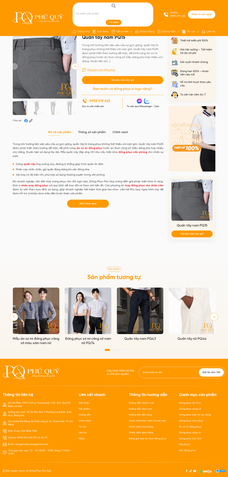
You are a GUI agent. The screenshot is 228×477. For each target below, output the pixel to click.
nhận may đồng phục (34, 185)
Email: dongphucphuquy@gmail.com (28, 444)
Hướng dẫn (168, 31)
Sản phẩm (122, 31)
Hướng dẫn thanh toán (141, 403)
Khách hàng (147, 31)
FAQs (81, 438)
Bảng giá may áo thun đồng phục (147, 438)
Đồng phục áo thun (190, 403)
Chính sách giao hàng (141, 432)
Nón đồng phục (187, 450)
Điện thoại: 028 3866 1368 (22, 431)
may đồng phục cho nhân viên (144, 185)
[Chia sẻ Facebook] (26, 120)
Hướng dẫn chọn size (140, 409)
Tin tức (191, 31)
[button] (75, 66)
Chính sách (85, 421)
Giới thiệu (103, 31)
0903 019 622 (177, 16)
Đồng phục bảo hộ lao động (195, 415)
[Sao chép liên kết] (30, 120)
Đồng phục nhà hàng (191, 421)
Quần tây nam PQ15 (192, 225)
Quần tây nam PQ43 (140, 339)
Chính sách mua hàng (141, 427)
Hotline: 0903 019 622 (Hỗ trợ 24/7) (27, 437)
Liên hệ (211, 31)
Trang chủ (83, 31)
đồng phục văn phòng (132, 152)
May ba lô (184, 444)
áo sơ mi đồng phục (89, 148)
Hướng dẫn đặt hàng (140, 415)
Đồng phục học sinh (190, 438)
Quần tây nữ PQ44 (192, 339)
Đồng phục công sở (190, 409)
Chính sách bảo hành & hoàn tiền (147, 421)
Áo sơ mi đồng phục (190, 427)
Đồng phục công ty (190, 432)
